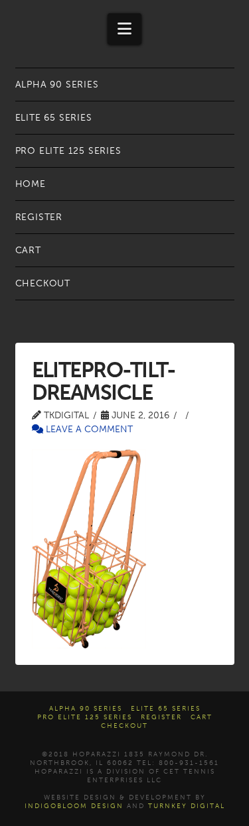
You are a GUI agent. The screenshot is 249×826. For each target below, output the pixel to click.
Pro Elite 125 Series (84, 717)
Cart (201, 717)
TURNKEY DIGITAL (186, 806)
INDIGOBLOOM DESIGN (74, 806)
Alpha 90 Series (85, 709)
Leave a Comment (88, 429)
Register (161, 717)
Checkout (124, 726)
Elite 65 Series (166, 709)
